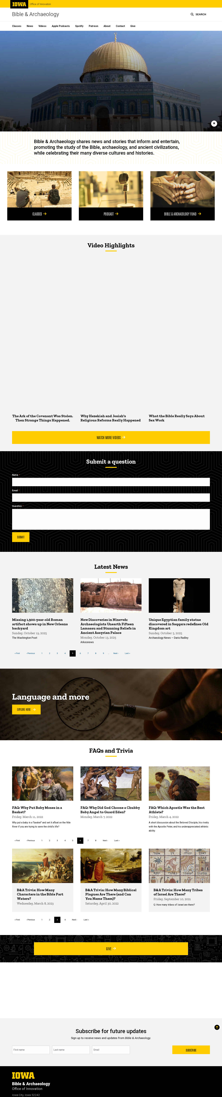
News (30, 26)
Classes (16, 26)
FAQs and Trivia (111, 750)
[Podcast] (111, 189)
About (107, 26)
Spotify (79, 26)
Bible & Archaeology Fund (180, 213)
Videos (42, 26)
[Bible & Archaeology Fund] (182, 189)
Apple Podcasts (61, 26)
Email (15, 490)
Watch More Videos (109, 437)
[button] (198, 14)
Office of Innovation (40, 4)
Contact (120, 26)
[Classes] (39, 189)
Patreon (93, 26)
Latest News (111, 566)
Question (17, 506)
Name (15, 475)
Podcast (109, 213)
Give (132, 26)
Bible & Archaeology (35, 14)
